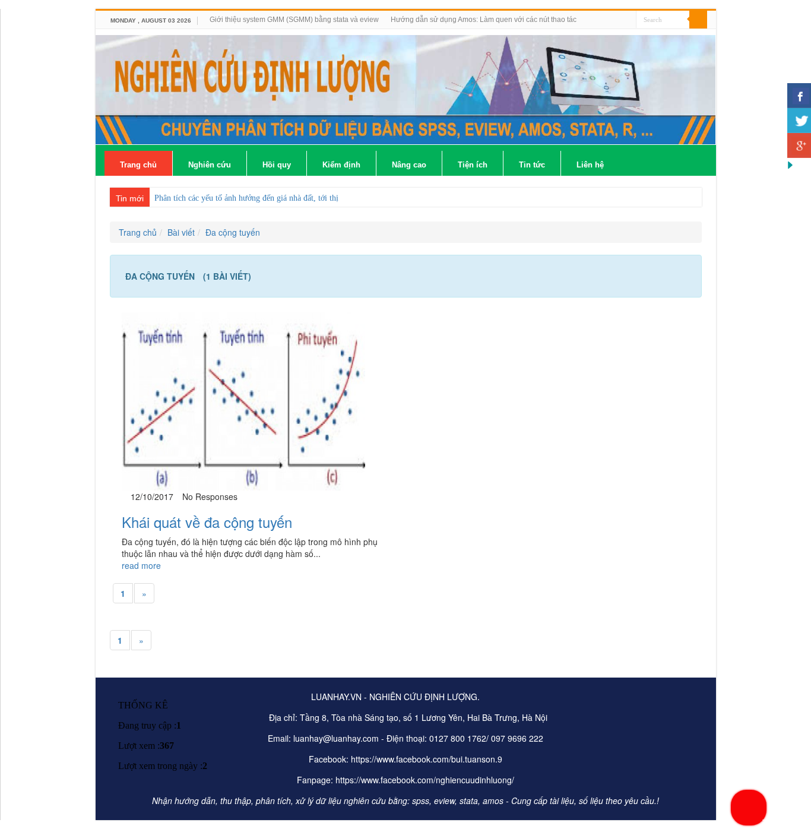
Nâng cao (409, 164)
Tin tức (532, 164)
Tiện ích (472, 164)
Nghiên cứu (209, 164)
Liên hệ (590, 164)
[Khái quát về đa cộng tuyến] (243, 400)
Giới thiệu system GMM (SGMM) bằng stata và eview (294, 19)
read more (141, 565)
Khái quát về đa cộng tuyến (207, 521)
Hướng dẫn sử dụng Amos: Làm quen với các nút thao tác (483, 19)
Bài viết (181, 232)
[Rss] (627, 20)
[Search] (698, 20)
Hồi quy (276, 164)
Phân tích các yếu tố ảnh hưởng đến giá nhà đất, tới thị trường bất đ (268, 198)
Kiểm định (341, 164)
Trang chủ (138, 164)
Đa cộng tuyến (232, 232)
